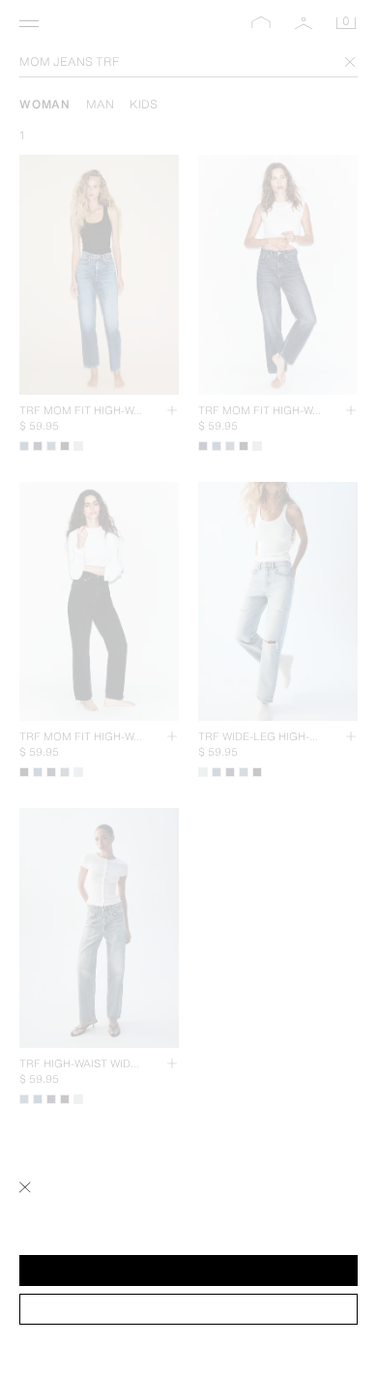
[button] (188, 1270)
